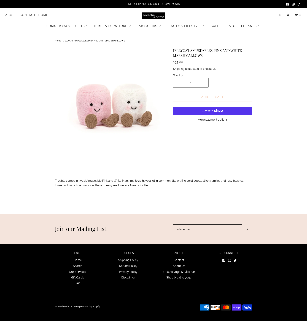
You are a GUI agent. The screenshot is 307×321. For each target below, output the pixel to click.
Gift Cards (77, 277)
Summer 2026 (58, 26)
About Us (179, 266)
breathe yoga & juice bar (179, 271)
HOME (43, 15)
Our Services (77, 271)
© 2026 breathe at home (67, 306)
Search (77, 266)
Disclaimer (128, 277)
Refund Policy (128, 266)
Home (58, 41)
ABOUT (11, 15)
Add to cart (212, 97)
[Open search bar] (280, 15)
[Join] (247, 229)
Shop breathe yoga (179, 277)
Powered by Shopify (90, 306)
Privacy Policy (128, 271)
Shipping (178, 68)
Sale (215, 26)
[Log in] (288, 15)
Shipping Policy (128, 260)
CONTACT (28, 15)
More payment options (213, 119)
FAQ (77, 283)
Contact (179, 260)
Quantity (178, 75)
